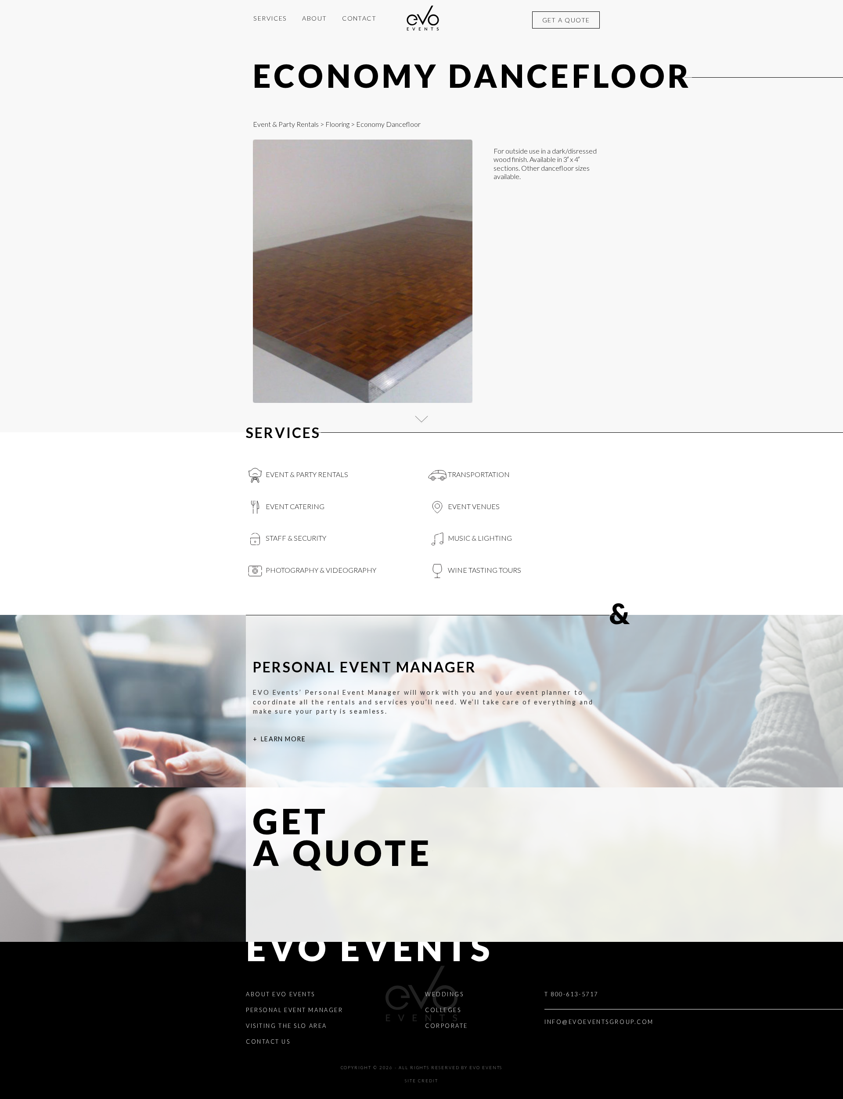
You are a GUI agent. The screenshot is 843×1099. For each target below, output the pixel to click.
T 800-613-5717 (571, 994)
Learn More (283, 739)
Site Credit (421, 1080)
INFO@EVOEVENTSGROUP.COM (599, 1021)
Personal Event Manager (294, 1009)
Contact (359, 18)
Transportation (478, 474)
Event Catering (294, 506)
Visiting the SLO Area (286, 1025)
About (314, 18)
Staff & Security (295, 538)
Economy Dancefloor (472, 75)
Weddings (444, 994)
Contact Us (268, 1041)
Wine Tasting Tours (484, 570)
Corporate (446, 1025)
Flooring (337, 124)
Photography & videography (320, 570)
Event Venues (473, 506)
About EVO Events (280, 994)
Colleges (443, 1009)
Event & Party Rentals (286, 124)
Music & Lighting (479, 538)
